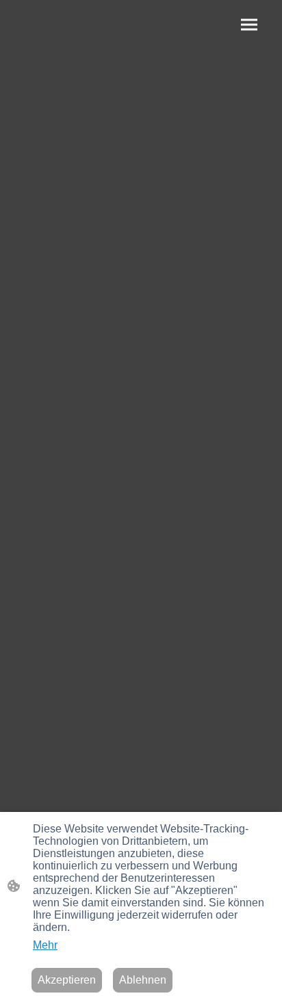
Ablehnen (142, 980)
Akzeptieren (67, 980)
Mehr (45, 945)
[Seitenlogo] (76, 28)
